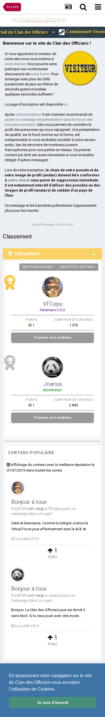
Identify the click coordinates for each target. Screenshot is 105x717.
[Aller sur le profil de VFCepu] (52, 287)
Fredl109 (19, 508)
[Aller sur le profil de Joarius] (52, 367)
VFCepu (52, 304)
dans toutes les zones (77, 266)
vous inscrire (15, 64)
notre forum (40, 74)
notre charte (19, 180)
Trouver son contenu (52, 338)
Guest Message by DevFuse (52, 224)
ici (65, 104)
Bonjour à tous (29, 502)
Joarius (52, 384)
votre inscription (28, 114)
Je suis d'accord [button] (52, 702)
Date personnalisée (37, 266)
